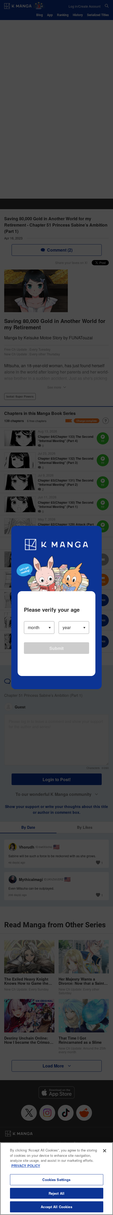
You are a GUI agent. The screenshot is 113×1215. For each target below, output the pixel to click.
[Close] (104, 1151)
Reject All (56, 1193)
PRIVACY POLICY (25, 1165)
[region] (56, 1178)
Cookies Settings (56, 1179)
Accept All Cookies (56, 1206)
